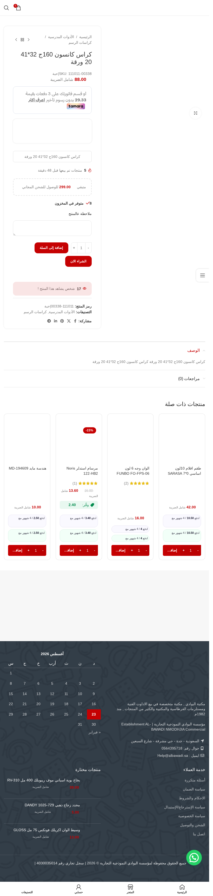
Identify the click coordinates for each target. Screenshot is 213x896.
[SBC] (128, 592)
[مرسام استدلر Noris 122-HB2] (79, 444)
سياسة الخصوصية (191, 816)
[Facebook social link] (75, 321)
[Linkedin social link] (55, 321)
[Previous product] (28, 40)
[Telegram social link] (49, 321)
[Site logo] (104, 7)
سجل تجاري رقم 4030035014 (60, 863)
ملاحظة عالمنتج (80, 214)
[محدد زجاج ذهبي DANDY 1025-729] (92, 811)
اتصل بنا (199, 834)
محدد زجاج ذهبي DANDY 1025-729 (52, 805)
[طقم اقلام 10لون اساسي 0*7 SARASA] (182, 444)
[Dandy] (179, 592)
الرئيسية (85, 37)
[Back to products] (22, 40)
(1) (74, 483)
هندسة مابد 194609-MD (27, 468)
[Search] (6, 8)
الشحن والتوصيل (192, 825)
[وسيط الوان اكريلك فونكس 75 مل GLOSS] (92, 836)
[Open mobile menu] (202, 8)
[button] (194, 857)
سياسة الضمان (194, 789)
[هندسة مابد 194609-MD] (27, 444)
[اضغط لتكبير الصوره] (195, 113)
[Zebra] (77, 592)
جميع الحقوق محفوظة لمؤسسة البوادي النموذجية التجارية (143, 863)
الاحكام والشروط (192, 798)
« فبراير (95, 732)
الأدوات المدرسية (61, 37)
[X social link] (68, 321)
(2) (126, 483)
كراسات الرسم (80, 42)
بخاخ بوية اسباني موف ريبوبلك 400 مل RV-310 (43, 780)
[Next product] (16, 40)
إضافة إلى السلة (51, 248)
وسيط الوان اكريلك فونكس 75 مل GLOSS (47, 830)
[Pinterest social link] (62, 321)
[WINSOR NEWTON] (25, 592)
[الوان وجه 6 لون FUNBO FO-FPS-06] (130, 444)
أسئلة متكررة (195, 780)
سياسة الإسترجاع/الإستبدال (184, 807)
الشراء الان (78, 261)
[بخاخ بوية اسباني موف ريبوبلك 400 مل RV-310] (92, 786)
